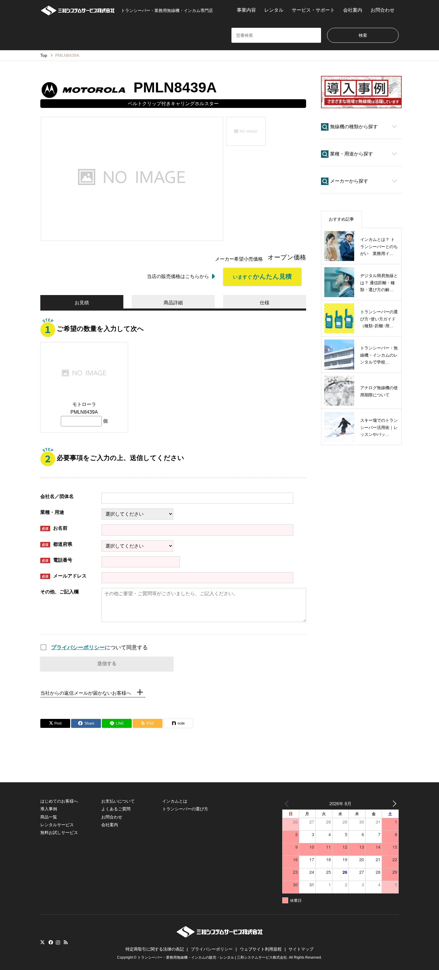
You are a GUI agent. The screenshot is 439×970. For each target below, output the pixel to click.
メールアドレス (64, 575)
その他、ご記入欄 (59, 591)
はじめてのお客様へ (59, 801)
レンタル (273, 10)
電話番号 (57, 560)
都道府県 (57, 544)
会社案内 (352, 10)
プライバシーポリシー (78, 647)
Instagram (58, 942)
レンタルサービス (57, 824)
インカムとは (174, 801)
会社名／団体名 (57, 496)
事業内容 (246, 10)
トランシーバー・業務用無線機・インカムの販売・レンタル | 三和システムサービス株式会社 (212, 958)
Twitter (42, 942)
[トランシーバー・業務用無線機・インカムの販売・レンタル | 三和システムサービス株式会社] (220, 936)
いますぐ (262, 276)
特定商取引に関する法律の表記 (154, 949)
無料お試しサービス (59, 832)
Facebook (50, 942)
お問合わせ (383, 10)
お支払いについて (118, 801)
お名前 (54, 528)
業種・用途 (52, 512)
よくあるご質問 (116, 808)
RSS (66, 942)
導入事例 (48, 808)
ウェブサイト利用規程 (261, 949)
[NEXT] (393, 803)
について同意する (99, 647)
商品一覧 (48, 817)
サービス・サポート (313, 10)
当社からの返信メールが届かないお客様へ (85, 693)
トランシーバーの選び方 (185, 808)
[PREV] (288, 803)
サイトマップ (301, 949)
